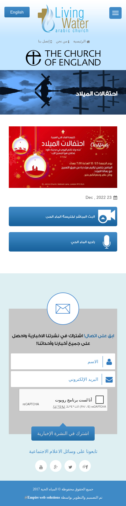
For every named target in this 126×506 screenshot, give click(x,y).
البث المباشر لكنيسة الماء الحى (70, 217)
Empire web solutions (42, 497)
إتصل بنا (44, 41)
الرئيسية (79, 41)
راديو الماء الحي (83, 242)
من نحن (62, 41)
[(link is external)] (85, 466)
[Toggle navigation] (115, 13)
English (17, 12)
